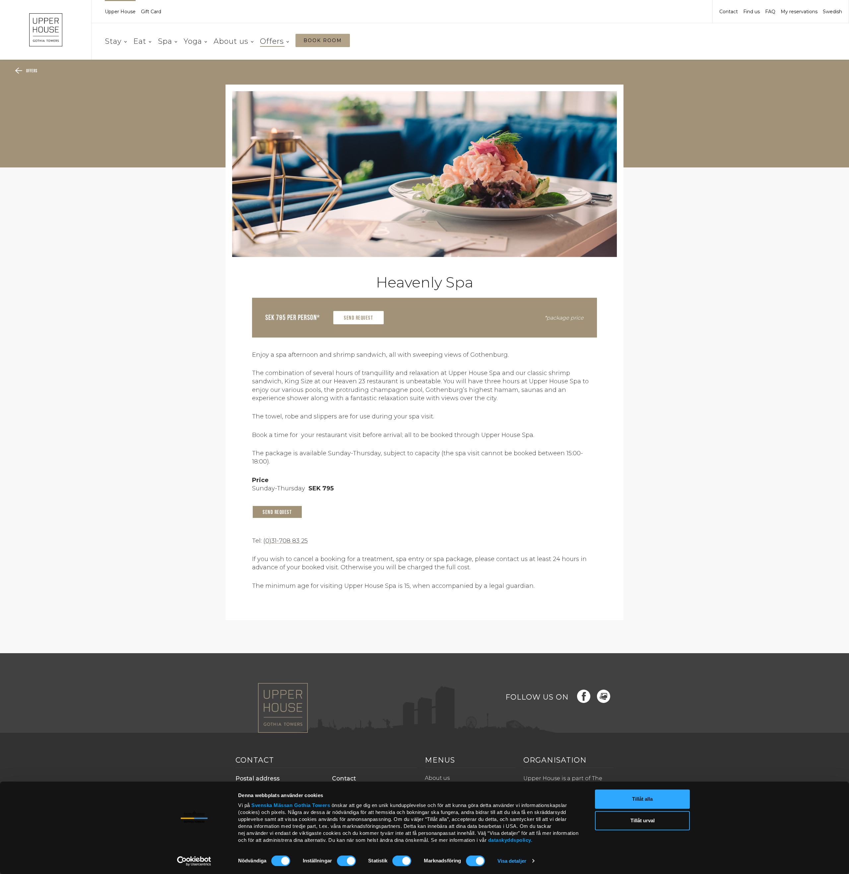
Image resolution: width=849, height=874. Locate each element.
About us (231, 41)
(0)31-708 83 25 (285, 540)
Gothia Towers (313, 805)
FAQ (770, 12)
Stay (113, 41)
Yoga (193, 41)
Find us (751, 12)
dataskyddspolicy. (510, 840)
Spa (165, 41)
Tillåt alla (642, 799)
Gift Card (151, 12)
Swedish (832, 12)
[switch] (346, 860)
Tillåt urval (642, 821)
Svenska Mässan (272, 805)
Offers (272, 41)
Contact (728, 12)
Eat (139, 41)
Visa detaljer (511, 861)
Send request (358, 318)
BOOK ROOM (322, 40)
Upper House (120, 12)
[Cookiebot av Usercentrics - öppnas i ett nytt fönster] (194, 861)
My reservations (799, 12)
